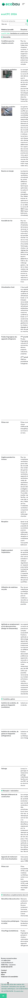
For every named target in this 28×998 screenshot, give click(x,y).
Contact (4, 970)
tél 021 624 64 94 (6, 967)
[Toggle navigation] (23, 4)
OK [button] (3, 996)
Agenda (3, 972)
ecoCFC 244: (5, 33)
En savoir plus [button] (18, 991)
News (3, 974)
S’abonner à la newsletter (9, 976)
